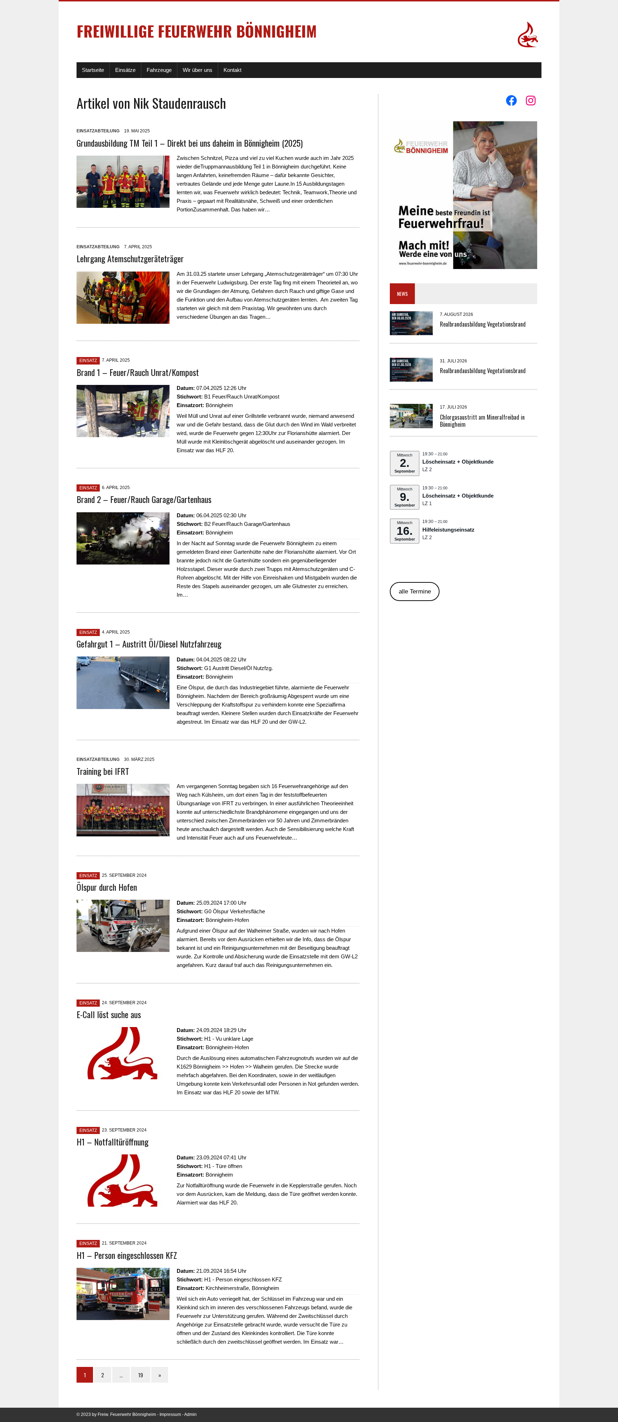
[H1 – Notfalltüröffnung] (123, 1202)
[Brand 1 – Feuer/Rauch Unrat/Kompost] (123, 433)
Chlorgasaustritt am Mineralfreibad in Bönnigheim (482, 421)
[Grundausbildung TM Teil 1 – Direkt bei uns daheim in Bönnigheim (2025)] (123, 203)
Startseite (93, 70)
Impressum (170, 1414)
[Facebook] (511, 100)
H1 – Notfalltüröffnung (112, 1141)
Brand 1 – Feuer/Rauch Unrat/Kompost (138, 372)
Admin (190, 1414)
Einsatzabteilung (98, 130)
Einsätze (125, 70)
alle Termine (415, 591)
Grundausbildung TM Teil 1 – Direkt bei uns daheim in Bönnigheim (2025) (190, 142)
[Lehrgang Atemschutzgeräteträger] (123, 319)
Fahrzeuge (159, 70)
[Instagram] (530, 100)
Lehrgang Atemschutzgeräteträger (130, 258)
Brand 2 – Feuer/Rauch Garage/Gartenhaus (144, 499)
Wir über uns (197, 70)
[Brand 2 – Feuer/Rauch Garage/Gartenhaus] (123, 560)
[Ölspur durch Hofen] (123, 947)
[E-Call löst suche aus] (123, 1075)
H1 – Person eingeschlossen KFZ (127, 1254)
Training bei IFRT (103, 770)
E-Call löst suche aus (109, 1014)
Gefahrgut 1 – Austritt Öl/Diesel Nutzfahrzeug (149, 643)
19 (140, 1375)
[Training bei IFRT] (123, 832)
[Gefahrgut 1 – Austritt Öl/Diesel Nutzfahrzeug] (123, 705)
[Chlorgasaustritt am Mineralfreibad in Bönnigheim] (411, 424)
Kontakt (232, 70)
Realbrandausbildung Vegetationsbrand (483, 324)
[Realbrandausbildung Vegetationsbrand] (411, 331)
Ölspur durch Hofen (107, 886)
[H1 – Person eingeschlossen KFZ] (123, 1316)
